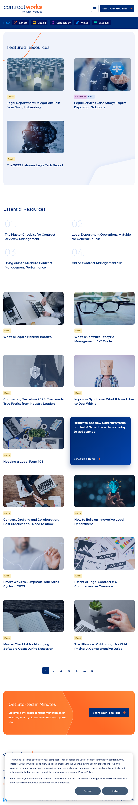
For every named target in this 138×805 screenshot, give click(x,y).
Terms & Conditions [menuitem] (46, 799)
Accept (88, 790)
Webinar (104, 22)
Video (85, 22)
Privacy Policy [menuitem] (71, 799)
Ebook (42, 22)
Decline (115, 790)
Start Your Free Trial (114, 8)
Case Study (63, 22)
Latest (23, 22)
